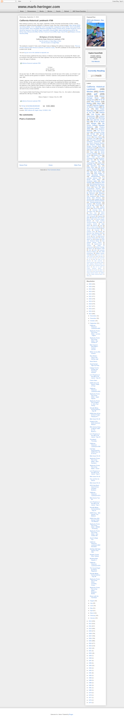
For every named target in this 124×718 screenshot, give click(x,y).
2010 (90, 628)
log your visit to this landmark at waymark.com (36, 52)
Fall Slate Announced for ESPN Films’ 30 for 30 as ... (95, 451)
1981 (90, 687)
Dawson (95, 225)
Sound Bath (101, 257)
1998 (90, 658)
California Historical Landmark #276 (95, 564)
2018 (90, 304)
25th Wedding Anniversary (96, 184)
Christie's (89, 204)
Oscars (89, 236)
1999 (90, 655)
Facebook (90, 96)
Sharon (101, 269)
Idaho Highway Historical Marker (94, 263)
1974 (90, 702)
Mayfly (102, 169)
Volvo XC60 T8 (94, 170)
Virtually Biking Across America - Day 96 (95, 575)
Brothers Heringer (99, 247)
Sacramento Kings (99, 132)
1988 (90, 680)
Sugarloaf (100, 216)
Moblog (89, 103)
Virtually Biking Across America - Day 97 (95, 509)
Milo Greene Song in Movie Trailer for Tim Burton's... (95, 429)
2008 (90, 633)
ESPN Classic (90, 256)
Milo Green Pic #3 (95, 456)
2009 (90, 631)
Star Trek (95, 236)
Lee (88, 105)
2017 (90, 306)
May (91, 608)
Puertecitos (89, 269)
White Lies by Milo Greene (95, 352)
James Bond (100, 149)
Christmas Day (91, 164)
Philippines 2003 (99, 182)
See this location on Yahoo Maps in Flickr (50, 41)
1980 (90, 690)
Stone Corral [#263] (75, 27)
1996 (90, 663)
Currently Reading (96, 71)
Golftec (96, 256)
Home (22, 11)
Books (42, 11)
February (93, 615)
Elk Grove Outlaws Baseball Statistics (95, 125)
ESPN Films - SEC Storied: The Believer (95, 514)
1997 (90, 660)
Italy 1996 (89, 265)
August (92, 600)
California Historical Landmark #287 (95, 327)
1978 (90, 695)
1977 (90, 697)
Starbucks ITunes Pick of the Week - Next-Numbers (95, 461)
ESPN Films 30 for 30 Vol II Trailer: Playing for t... (95, 415)
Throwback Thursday (96, 140)
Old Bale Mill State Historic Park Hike (95, 550)
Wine (94, 259)
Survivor (89, 199)
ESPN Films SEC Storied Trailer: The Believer (95, 520)
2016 (90, 308)
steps (88, 173)
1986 (90, 682)
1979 (90, 692)
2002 (90, 648)
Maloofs (100, 231)
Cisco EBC (98, 187)
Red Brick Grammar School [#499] (47, 32)
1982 (90, 685)
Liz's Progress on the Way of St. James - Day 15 (95, 376)
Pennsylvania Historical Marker (95, 200)
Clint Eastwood (91, 196)
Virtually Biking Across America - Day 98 (95, 409)
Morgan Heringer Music (94, 146)
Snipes (95, 257)
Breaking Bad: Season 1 (94, 559)
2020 (90, 299)
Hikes (99, 103)
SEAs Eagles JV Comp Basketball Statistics (95, 174)
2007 (90, 636)
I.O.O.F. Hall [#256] (36, 27)
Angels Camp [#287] (44, 30)
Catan (99, 163)
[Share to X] (50, 106)
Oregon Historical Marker (94, 268)
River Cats (93, 213)
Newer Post (23, 165)
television (89, 260)
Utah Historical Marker (98, 271)
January (92, 618)
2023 (90, 291)
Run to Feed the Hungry (97, 150)
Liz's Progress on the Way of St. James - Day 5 (95, 472)
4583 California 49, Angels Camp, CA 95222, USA (38, 110)
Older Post (77, 165)
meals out (100, 259)
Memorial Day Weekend (93, 233)
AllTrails (92, 134)
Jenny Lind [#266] (34, 28)
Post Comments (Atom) (54, 170)
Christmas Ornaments (94, 141)
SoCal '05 (89, 271)
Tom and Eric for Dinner (94, 479)
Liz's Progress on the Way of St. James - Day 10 (95, 435)
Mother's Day (98, 155)
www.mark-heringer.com (39, 7)
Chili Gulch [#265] (24, 28)
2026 (90, 284)
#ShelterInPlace (95, 176)
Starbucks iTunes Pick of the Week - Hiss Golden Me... (95, 533)
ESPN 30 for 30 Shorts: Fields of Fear (94, 384)
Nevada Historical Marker (95, 134)
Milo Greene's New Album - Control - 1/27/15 (94, 347)
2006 (90, 638)
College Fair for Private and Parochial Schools (94, 370)
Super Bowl (97, 172)
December (93, 316)
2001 (90, 650)
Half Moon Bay (96, 217)
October (92, 320)
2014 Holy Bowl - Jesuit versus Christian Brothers (95, 488)
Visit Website (96, 61)
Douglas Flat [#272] (71, 28)
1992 (90, 670)
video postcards (98, 260)
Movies (50, 11)
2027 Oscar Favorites (79, 11)
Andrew (101, 112)
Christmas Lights (92, 181)
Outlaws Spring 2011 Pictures (95, 196)
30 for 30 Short (99, 122)
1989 (90, 678)
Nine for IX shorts (97, 266)
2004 (90, 643)
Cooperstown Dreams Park (95, 188)
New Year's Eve (93, 156)
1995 (90, 665)
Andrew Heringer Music (95, 97)
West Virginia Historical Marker (96, 274)
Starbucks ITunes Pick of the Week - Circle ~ (95, 467)
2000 (90, 653)
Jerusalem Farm (91, 211)
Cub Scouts (95, 114)
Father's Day (95, 161)
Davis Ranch (93, 361)
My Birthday (100, 159)
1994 (90, 668)
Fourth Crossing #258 (47, 27)
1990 (90, 675)
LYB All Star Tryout (93, 205)
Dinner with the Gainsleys (94, 596)
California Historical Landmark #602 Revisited (95, 544)
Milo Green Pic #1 (95, 483)
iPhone (92, 194)
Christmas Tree (91, 138)
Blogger (71, 714)
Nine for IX (101, 211)
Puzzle (95, 269)
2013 (90, 621)
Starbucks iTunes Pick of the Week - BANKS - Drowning (95, 526)
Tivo (90, 259)
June (91, 605)
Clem (91, 152)
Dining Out (90, 100)
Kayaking (98, 204)
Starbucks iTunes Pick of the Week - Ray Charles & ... (95, 340)
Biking (99, 194)
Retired (66, 11)
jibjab (88, 217)
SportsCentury (98, 244)
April (91, 610)
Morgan (93, 123)
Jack (90, 250)
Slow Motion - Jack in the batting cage (94, 357)
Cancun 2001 (100, 254)
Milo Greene (95, 101)
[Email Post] (43, 106)
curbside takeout (92, 178)
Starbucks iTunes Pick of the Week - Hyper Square (95, 396)
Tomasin (89, 245)
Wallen (100, 222)
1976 (90, 700)
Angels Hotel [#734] (62, 32)
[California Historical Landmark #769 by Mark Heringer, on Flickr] (30, 63)
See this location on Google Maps (50, 42)
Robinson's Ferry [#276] (32, 30)
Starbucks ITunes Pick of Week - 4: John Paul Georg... (95, 403)
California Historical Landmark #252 (95, 390)
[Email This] (47, 106)
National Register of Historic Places (95, 106)
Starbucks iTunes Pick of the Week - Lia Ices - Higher (95, 333)
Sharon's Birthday (95, 144)
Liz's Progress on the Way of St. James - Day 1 (95, 503)
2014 (90, 313)
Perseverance (32, 11)
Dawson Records (90, 262)
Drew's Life (91, 248)
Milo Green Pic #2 (95, 476)
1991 (90, 673)
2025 (90, 286)
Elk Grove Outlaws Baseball (95, 168)
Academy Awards (92, 224)
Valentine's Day (96, 166)
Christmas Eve (91, 158)
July (91, 603)
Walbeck (102, 272)
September (93, 323)
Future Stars (93, 380)
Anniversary (91, 116)
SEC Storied (89, 257)
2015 (90, 311)
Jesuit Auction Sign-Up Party (94, 364)
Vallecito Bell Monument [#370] (66, 30)
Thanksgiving (90, 163)
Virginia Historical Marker (92, 272)
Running (101, 118)
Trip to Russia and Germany (95, 190)
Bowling (97, 239)
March (92, 613)
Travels (58, 11)
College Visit (98, 199)
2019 (90, 301)
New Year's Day (94, 190)
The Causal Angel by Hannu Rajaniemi (95, 569)
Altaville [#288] (54, 30)
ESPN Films (90, 167)
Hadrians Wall (100, 262)
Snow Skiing (98, 137)
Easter (102, 164)
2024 (90, 289)
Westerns (101, 193)
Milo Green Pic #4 (95, 419)
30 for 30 (101, 100)
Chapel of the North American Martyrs (95, 423)
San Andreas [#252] (25, 27)
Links (95, 250)
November (93, 318)
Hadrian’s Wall (100, 248)
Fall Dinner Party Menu (95, 178)
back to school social (92, 227)
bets (101, 227)
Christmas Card (91, 147)
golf (95, 94)
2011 (90, 626)
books (101, 91)
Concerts (97, 230)
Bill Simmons (91, 193)
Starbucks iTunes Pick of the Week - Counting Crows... (95, 582)
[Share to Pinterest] (54, 106)
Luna (101, 225)
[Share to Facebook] (52, 106)
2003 (90, 645)
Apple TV (101, 138)
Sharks (88, 244)
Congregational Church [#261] (61, 27)
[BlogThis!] (49, 106)
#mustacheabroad (95, 202)
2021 (90, 296)
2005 (90, 641)
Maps (101, 256)
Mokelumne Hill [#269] (45, 28)
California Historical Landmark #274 (95, 494)
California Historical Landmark (31, 108)
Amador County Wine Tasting (94, 555)
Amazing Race (97, 210)
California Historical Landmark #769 (95, 445)
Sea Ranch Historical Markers (95, 143)
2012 (90, 623)
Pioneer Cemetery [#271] (58, 28)
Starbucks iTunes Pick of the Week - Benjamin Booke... (95, 590)
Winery (88, 275)
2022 (90, 294)
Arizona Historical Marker (93, 228)
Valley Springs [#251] (74, 25)
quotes (93, 255)
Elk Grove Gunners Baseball (95, 152)
